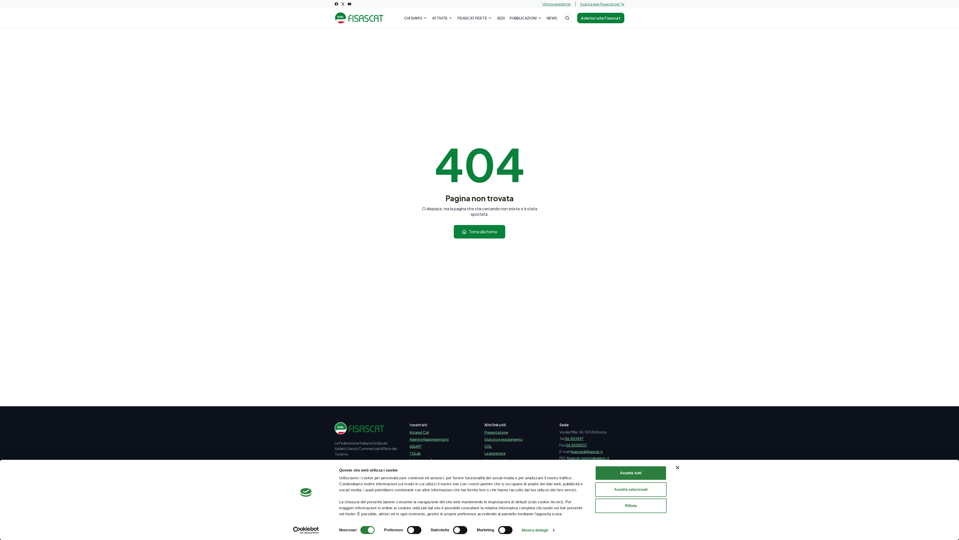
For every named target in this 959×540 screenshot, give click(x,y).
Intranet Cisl (419, 432)
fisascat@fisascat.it (586, 451)
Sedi (501, 18)
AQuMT (416, 446)
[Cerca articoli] (567, 18)
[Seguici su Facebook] (336, 4)
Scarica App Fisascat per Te (602, 4)
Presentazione (496, 432)
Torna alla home (483, 231)
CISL (488, 446)
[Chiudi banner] (677, 467)
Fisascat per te (472, 18)
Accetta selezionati (631, 489)
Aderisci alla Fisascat (600, 18)
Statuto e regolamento (503, 439)
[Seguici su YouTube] (349, 4)
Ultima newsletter (556, 4)
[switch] (414, 530)
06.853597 (574, 438)
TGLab (415, 453)
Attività (440, 18)
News (552, 18)
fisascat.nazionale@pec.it (588, 458)
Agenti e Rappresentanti (429, 439)
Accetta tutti (631, 473)
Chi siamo (413, 18)
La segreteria (494, 453)
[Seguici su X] (343, 4)
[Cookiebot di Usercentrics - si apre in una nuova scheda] (306, 530)
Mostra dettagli (535, 530)
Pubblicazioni (523, 18)
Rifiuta (631, 506)
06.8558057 (576, 445)
